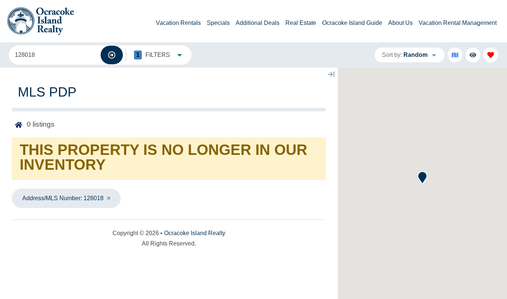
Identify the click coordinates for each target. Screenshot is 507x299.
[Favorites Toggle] (490, 55)
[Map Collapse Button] (331, 74)
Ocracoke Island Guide (352, 23)
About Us (400, 23)
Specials (218, 23)
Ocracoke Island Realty (194, 233)
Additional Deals (257, 23)
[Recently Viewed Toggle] (472, 55)
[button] (422, 177)
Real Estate (300, 23)
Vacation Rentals (178, 23)
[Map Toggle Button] (455, 55)
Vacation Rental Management (458, 23)
